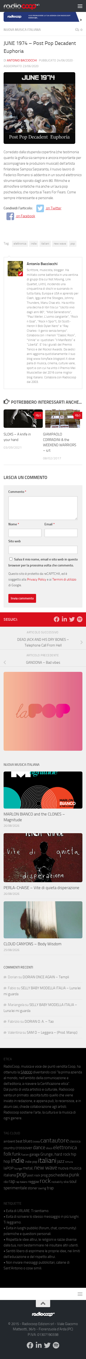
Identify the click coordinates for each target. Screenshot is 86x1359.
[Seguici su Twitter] (72, 619)
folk (7, 1154)
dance (39, 1147)
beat (19, 1141)
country (9, 1148)
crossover (24, 1147)
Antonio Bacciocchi (22, 60)
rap (12, 1181)
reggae (33, 1181)
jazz (60, 1161)
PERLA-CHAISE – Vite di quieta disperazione (41, 887)
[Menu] (80, 6)
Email (49, 524)
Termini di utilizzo (64, 579)
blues (27, 1141)
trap (50, 1187)
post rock (33, 1175)
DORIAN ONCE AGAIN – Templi (46, 977)
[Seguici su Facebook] (56, 619)
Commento (17, 492)
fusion (25, 1154)
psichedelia (58, 1175)
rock (45, 1181)
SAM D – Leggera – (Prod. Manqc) (52, 1032)
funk (16, 1154)
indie (34, 243)
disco (49, 1148)
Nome (13, 524)
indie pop (31, 1162)
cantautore (54, 1140)
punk (74, 1175)
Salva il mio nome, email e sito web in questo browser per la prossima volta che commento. (43, 562)
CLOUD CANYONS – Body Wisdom (32, 943)
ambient (9, 1141)
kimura (69, 1161)
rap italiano (21, 1182)
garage (34, 1154)
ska (66, 1182)
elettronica (20, 243)
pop (72, 243)
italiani (45, 243)
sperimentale (15, 1187)
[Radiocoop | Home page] (27, 6)
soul (72, 1181)
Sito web (14, 541)
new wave (60, 243)
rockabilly (57, 1182)
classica (75, 1141)
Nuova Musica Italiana (22, 30)
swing (42, 1188)
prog (44, 1175)
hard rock (62, 1154)
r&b (6, 1182)
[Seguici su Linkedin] (64, 619)
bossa (36, 1141)
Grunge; (47, 1154)
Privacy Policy (36, 579)
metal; (28, 1168)
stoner (33, 1188)
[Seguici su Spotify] (79, 619)
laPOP (8, 1168)
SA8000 (26, 1072)
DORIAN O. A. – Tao (39, 1021)
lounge (18, 1168)
